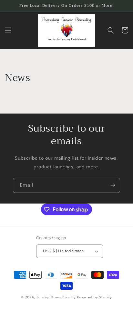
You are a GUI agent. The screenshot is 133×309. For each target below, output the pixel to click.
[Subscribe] (113, 185)
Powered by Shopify (94, 297)
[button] (8, 30)
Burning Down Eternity (56, 297)
